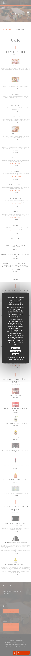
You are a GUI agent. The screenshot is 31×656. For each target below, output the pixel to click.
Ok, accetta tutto (15, 348)
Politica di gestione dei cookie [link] (16, 359)
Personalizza (16, 354)
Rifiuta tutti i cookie (15, 351)
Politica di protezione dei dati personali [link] (16, 357)
